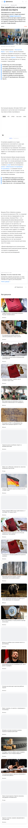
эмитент (11, 51)
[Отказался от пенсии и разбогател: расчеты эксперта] (14, 550)
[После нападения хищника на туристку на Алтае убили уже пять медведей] (14, 594)
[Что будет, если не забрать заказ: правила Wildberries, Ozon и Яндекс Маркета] (14, 747)
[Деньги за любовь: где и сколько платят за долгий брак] (14, 637)
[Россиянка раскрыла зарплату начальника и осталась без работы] (14, 769)
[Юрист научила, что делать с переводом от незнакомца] (14, 703)
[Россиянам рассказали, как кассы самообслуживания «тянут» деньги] (14, 330)
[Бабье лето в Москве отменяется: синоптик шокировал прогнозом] (14, 462)
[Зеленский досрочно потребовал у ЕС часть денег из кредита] (14, 659)
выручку (13, 57)
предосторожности (15, 16)
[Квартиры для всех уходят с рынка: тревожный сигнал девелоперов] (14, 572)
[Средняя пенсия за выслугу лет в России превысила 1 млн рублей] (14, 528)
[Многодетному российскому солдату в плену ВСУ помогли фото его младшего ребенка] (14, 396)
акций (9, 164)
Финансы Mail (14, 5)
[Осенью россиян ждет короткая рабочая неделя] (14, 681)
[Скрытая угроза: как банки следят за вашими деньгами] (14, 440)
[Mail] (4, 1)
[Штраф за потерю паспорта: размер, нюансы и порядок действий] (14, 725)
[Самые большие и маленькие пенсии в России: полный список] (14, 308)
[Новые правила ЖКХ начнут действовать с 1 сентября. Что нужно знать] (14, 506)
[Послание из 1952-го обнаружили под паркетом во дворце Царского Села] (14, 418)
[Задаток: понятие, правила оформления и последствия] (14, 813)
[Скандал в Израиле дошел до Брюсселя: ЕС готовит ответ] (14, 484)
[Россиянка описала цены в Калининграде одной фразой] (14, 352)
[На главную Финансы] (9, 1)
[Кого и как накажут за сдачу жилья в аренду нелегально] (14, 616)
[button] (14, 37)
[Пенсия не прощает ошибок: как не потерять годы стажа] (14, 374)
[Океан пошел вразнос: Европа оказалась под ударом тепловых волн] (14, 791)
